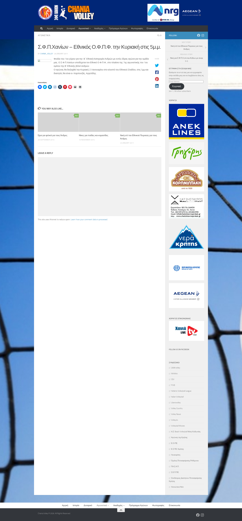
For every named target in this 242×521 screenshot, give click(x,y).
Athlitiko (174, 373)
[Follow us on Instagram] (202, 35)
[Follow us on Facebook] (198, 35)
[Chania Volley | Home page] (66, 12)
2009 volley (175, 368)
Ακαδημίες (98, 28)
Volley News (176, 414)
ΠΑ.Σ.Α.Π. (175, 466)
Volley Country (177, 408)
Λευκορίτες (175, 455)
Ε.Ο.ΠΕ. (174, 443)
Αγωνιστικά (84, 28)
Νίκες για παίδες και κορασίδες (93, 135)
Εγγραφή (176, 86)
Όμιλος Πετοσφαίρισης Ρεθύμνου (185, 461)
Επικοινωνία (152, 28)
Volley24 (174, 420)
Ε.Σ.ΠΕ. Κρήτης (177, 449)
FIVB (173, 385)
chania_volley (46, 54)
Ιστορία (60, 28)
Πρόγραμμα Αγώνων (118, 28)
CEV (172, 379)
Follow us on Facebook (179, 349)
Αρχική (50, 28)
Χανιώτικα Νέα (177, 487)
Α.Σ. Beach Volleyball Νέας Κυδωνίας (186, 431)
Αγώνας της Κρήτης (179, 437)
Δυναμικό (71, 28)
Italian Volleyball (177, 397)
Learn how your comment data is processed (89, 219)
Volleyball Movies (178, 426)
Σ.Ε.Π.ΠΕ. (175, 472)
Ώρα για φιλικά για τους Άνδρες (52, 135)
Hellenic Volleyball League (181, 391)
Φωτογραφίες (137, 28)
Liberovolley (176, 402)
